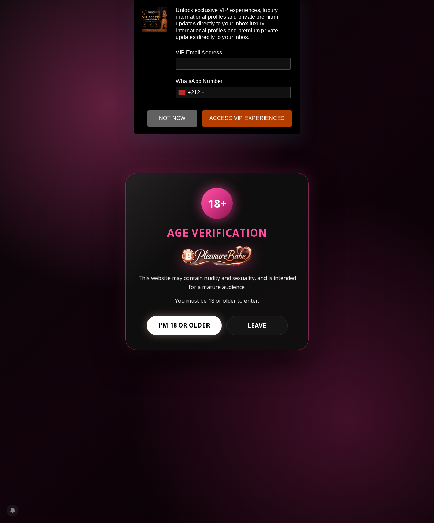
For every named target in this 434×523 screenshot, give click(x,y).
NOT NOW (172, 118)
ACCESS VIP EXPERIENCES (247, 118)
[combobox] (191, 92)
